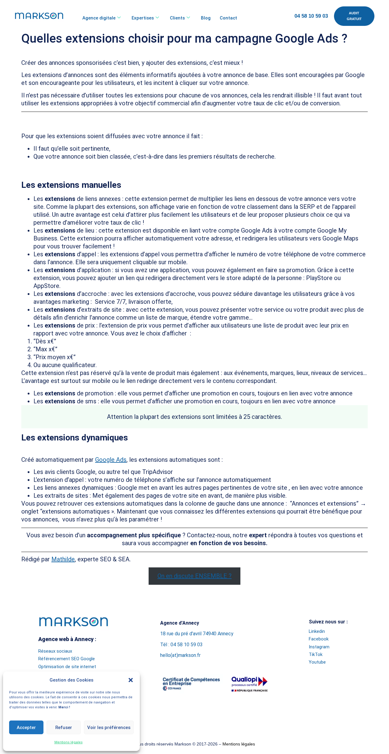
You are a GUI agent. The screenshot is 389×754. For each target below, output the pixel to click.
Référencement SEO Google (66, 658)
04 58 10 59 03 (311, 16)
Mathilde (63, 559)
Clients (177, 18)
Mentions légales (68, 742)
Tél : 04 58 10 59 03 (181, 644)
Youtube (317, 662)
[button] (131, 680)
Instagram (319, 647)
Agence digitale (98, 18)
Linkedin (317, 631)
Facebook (319, 639)
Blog (206, 18)
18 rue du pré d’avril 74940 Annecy (196, 634)
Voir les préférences (108, 727)
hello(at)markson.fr (180, 655)
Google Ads (110, 459)
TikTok (315, 654)
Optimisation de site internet (67, 666)
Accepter (26, 727)
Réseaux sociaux (55, 651)
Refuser (63, 727)
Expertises (143, 18)
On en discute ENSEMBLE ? (194, 576)
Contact (228, 18)
